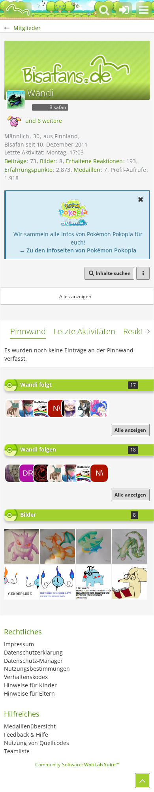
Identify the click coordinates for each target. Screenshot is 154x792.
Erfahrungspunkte (28, 169)
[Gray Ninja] (42, 408)
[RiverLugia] (99, 408)
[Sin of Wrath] (42, 473)
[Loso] (70, 408)
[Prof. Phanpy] (93, 582)
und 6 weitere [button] (43, 120)
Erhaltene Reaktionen (94, 161)
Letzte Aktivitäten (84, 331)
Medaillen (87, 169)
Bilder (48, 161)
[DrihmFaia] (28, 473)
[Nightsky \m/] (56, 408)
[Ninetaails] (28, 408)
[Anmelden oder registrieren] (124, 10)
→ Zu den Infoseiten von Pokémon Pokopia (77, 250)
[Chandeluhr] (57, 582)
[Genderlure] (21, 582)
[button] (144, 10)
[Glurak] (57, 546)
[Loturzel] (93, 546)
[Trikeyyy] (13, 408)
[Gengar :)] (21, 546)
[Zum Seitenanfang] (142, 780)
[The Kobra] (13, 473)
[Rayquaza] (129, 546)
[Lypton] (84, 408)
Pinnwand (28, 331)
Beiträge (15, 161)
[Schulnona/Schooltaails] (129, 582)
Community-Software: (77, 764)
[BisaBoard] (17, 10)
